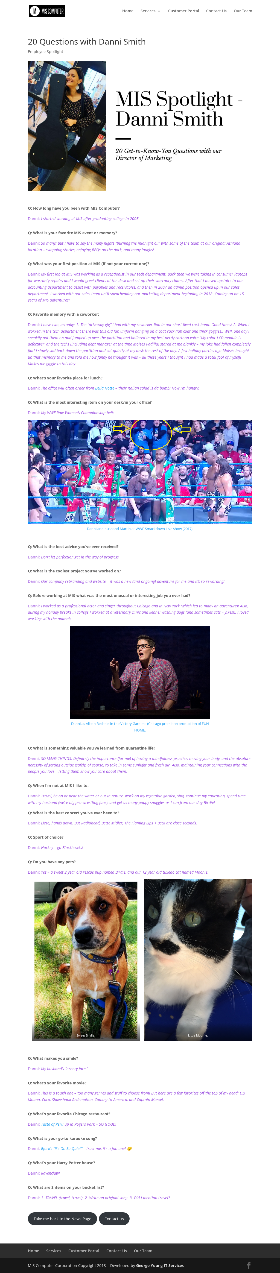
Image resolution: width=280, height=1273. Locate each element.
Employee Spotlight (45, 51)
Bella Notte (104, 388)
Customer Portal (183, 11)
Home (127, 11)
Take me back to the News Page (62, 1218)
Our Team (243, 11)
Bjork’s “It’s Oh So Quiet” (61, 1148)
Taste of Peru (52, 1124)
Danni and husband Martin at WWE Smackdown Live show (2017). (140, 528)
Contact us (114, 1218)
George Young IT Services (160, 1265)
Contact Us (216, 11)
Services (148, 11)
